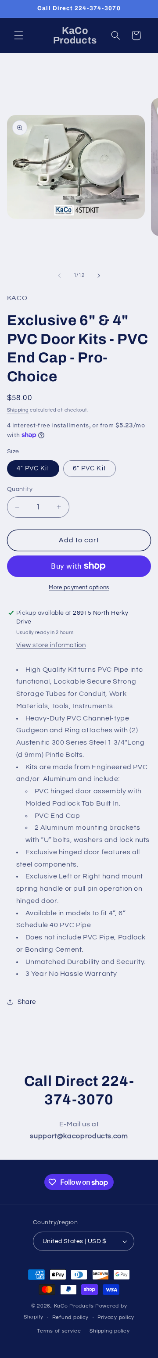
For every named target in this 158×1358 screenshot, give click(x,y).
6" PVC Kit (89, 468)
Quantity (19, 489)
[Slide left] (59, 275)
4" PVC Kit (33, 468)
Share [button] (27, 1002)
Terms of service (59, 1331)
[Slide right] (98, 275)
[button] (18, 35)
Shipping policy (109, 1331)
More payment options (79, 588)
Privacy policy (115, 1317)
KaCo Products (74, 1306)
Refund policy (70, 1317)
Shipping (18, 410)
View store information (51, 645)
